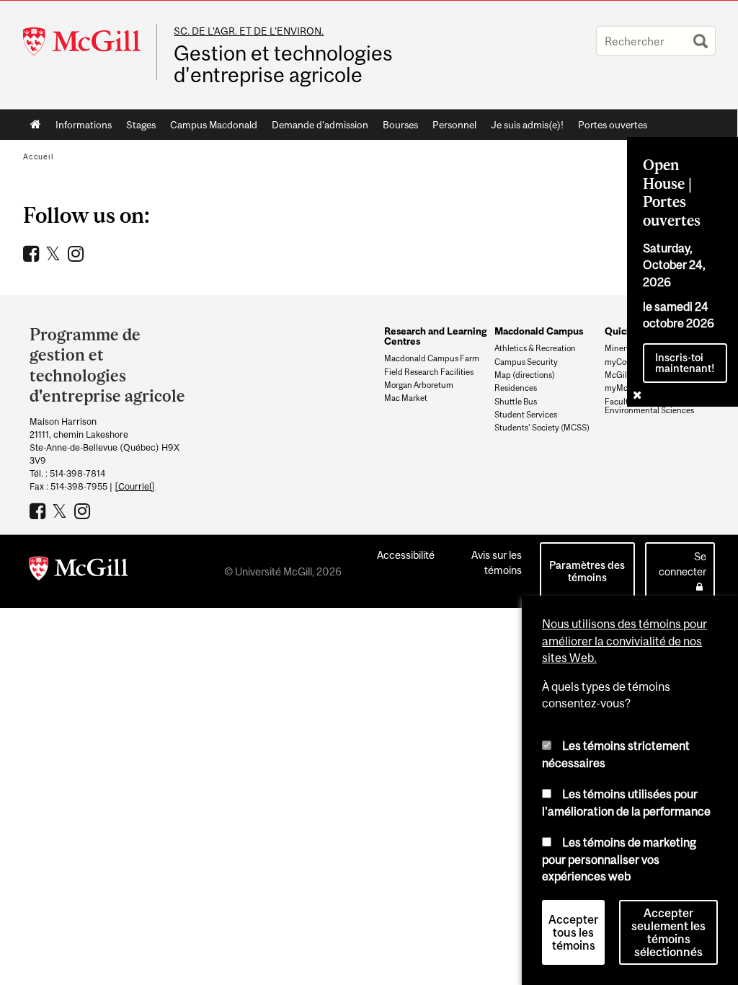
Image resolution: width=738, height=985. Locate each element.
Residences (515, 388)
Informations (83, 125)
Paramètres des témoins (587, 571)
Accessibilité (406, 555)
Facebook (33, 253)
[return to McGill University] (78, 571)
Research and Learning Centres (435, 336)
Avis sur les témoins (496, 562)
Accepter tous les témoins (573, 932)
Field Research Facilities (429, 372)
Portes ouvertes (612, 125)
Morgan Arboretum (418, 385)
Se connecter (682, 564)
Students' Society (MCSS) (542, 427)
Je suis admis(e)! (527, 125)
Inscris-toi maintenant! (685, 362)
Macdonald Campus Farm (431, 358)
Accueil (35, 125)
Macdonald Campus (538, 331)
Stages (141, 125)
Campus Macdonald (213, 125)
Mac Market (405, 398)
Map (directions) (524, 375)
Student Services (525, 414)
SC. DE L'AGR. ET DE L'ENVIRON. (249, 31)
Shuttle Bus (515, 401)
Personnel (454, 125)
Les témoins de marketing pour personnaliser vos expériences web (619, 859)
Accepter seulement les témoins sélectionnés (668, 932)
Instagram (77, 253)
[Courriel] (135, 486)
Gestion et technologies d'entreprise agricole (283, 64)
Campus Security (526, 362)
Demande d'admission (320, 125)
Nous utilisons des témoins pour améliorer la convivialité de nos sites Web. (624, 640)
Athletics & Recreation (535, 348)
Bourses (400, 125)
